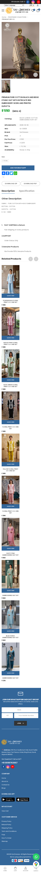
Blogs (4, 788)
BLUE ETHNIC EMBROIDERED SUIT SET (10, 637)
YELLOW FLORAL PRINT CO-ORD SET (10, 470)
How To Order (6, 838)
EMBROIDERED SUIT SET (10, 595)
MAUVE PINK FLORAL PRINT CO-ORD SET (10, 343)
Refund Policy (6, 825)
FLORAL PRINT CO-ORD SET (10, 428)
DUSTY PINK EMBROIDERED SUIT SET (10, 554)
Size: (3, 157)
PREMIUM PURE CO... (9, 19)
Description (8, 190)
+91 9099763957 (9, 763)
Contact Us (5, 785)
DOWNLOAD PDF (30, 183)
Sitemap (5, 841)
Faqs (3, 835)
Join (19, 723)
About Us (5, 781)
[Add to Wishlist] (3, 177)
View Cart (5, 811)
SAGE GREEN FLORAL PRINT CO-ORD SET (10, 386)
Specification (26, 190)
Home (4, 17)
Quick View (10, 296)
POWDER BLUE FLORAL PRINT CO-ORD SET (10, 301)
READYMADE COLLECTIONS (17, 17)
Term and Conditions (9, 831)
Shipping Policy (7, 828)
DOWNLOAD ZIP (11, 183)
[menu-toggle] (3, 10)
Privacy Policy (6, 821)
